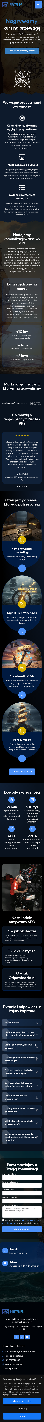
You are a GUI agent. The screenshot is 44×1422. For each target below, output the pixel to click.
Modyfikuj (22, 1408)
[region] (22, 1398)
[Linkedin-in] (22, 1337)
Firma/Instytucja (10, 1182)
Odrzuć (22, 1416)
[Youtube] (27, 1337)
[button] (17, 486)
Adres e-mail (8, 1190)
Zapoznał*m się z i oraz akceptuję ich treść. (21, 1222)
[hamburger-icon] (38, 4)
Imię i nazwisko (9, 1174)
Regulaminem (8, 1223)
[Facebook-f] (16, 1337)
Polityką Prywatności (30, 1220)
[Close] (41, 1377)
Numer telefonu (9, 1198)
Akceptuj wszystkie (22, 1401)
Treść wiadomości (10, 1205)
